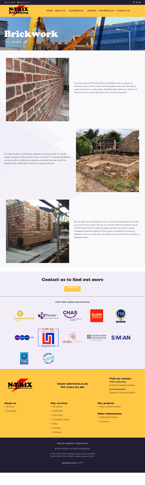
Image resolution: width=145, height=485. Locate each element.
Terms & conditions (65, 443)
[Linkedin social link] (139, 2)
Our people (11, 410)
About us (10, 406)
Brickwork (57, 432)
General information (108, 417)
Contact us (72, 288)
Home (7, 42)
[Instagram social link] (136, 2)
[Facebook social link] (134, 2)
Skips (55, 423)
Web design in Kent (69, 463)
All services (57, 406)
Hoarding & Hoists (61, 419)
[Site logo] (18, 10)
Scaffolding (58, 410)
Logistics (57, 428)
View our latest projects (110, 406)
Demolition (58, 415)
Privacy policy (82, 443)
